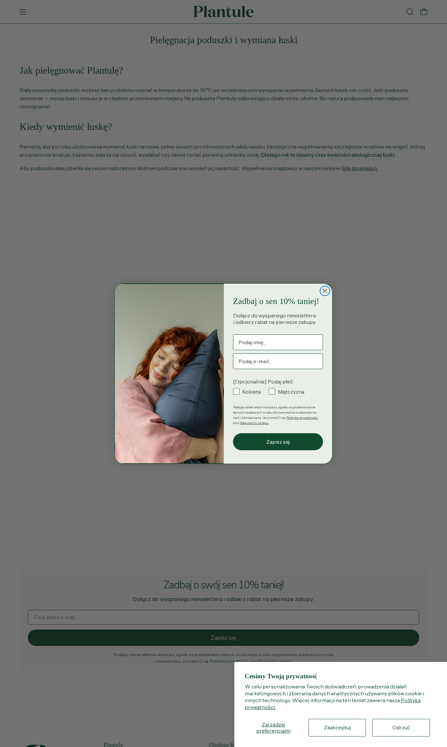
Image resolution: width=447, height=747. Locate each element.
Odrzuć (401, 727)
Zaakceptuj (337, 727)
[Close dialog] (325, 291)
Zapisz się (278, 441)
